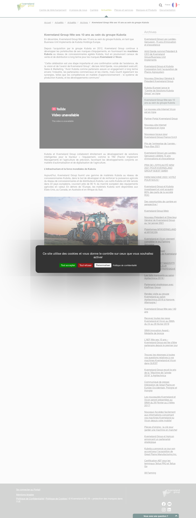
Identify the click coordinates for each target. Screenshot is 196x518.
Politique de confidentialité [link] (125, 265)
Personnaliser (103, 265)
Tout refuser (85, 265)
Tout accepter (68, 265)
